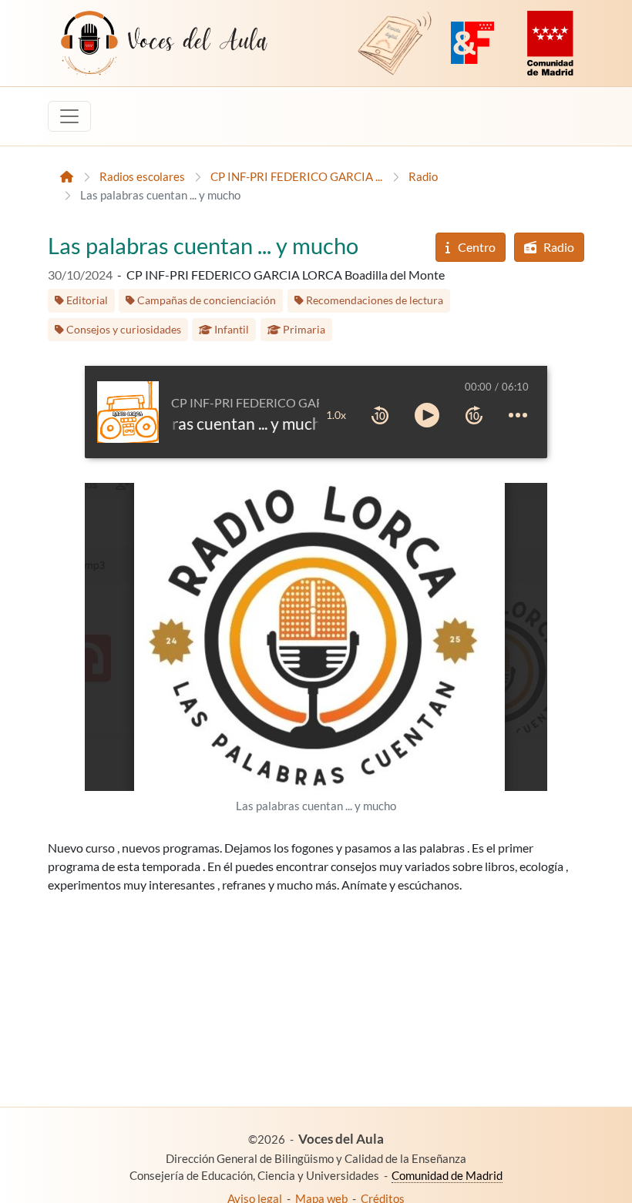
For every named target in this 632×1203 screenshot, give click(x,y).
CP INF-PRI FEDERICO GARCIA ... (296, 177)
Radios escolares (142, 177)
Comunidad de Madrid (447, 1175)
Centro (476, 247)
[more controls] (518, 415)
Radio (423, 177)
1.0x (336, 414)
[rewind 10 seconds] (380, 415)
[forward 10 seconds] (474, 415)
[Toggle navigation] (69, 116)
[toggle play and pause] (427, 415)
